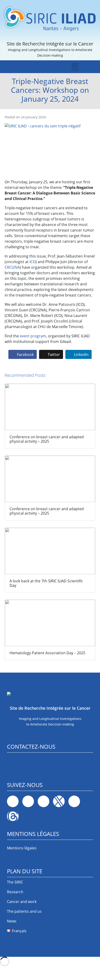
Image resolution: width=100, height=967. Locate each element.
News (12, 921)
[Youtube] (74, 801)
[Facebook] (13, 801)
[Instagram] (43, 801)
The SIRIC (15, 882)
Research (15, 891)
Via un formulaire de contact (32, 767)
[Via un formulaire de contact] (10, 760)
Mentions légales (22, 848)
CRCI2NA (12, 267)
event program (33, 335)
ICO (33, 261)
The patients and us (24, 911)
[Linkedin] (28, 801)
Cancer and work (22, 901)
